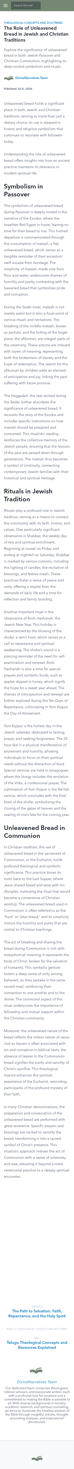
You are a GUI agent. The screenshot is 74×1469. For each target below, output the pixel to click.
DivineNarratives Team (31, 78)
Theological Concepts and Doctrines (33, 23)
